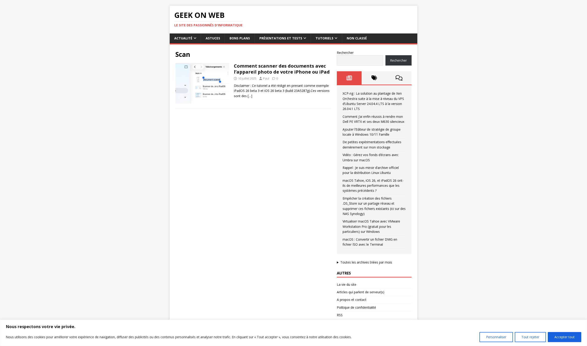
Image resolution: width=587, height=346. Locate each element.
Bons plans (240, 38)
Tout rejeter (530, 337)
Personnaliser (496, 337)
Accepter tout (564, 337)
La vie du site (346, 284)
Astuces (213, 38)
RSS (340, 315)
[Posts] (349, 78)
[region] (293, 333)
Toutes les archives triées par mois (366, 262)
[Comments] (399, 78)
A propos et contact (351, 299)
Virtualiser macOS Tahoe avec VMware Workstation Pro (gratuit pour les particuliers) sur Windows (371, 226)
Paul (266, 78)
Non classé (357, 38)
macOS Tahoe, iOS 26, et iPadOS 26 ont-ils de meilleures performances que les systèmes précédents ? (373, 185)
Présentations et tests (280, 38)
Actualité (183, 38)
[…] (250, 96)
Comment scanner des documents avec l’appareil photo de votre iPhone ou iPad (282, 69)
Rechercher (345, 52)
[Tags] (374, 78)
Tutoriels (324, 38)
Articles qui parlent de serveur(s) (360, 292)
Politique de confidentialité (356, 307)
